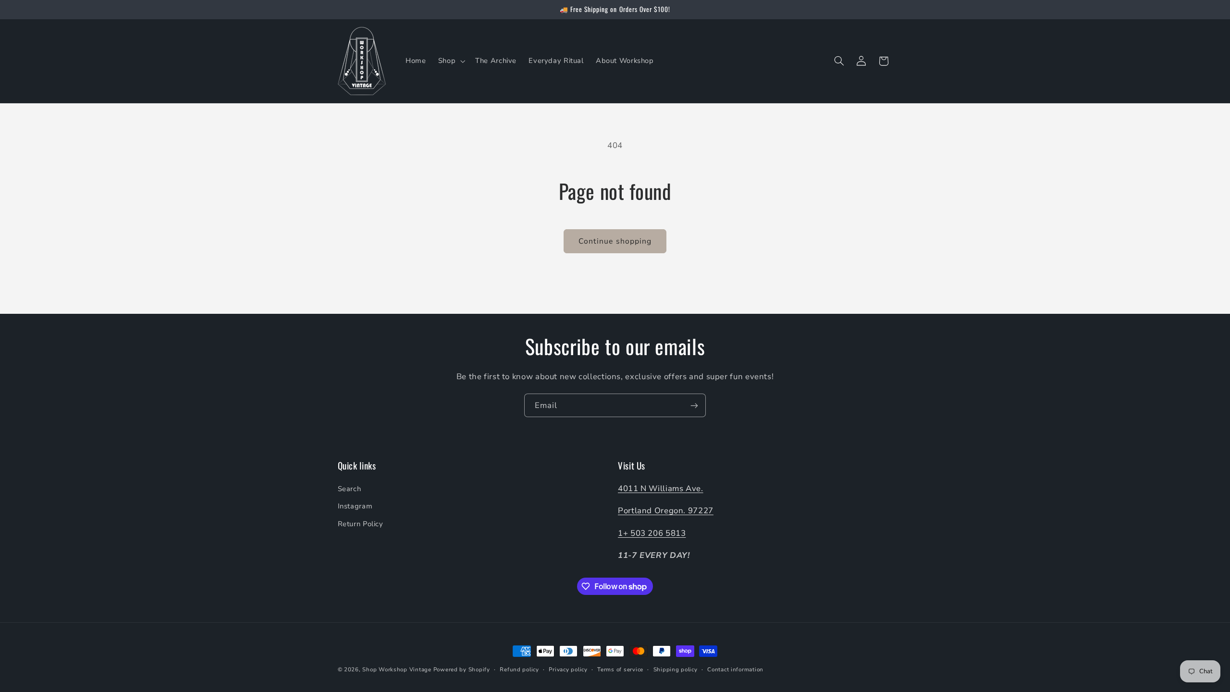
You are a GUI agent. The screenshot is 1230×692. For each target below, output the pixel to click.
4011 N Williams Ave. (660, 488)
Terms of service (620, 669)
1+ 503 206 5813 (652, 533)
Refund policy (519, 669)
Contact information (735, 669)
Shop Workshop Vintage (396, 669)
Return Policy (360, 524)
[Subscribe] (694, 405)
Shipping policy (675, 669)
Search (349, 489)
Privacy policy (568, 669)
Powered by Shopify (461, 669)
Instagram (355, 506)
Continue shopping (615, 241)
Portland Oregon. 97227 (665, 510)
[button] (450, 61)
